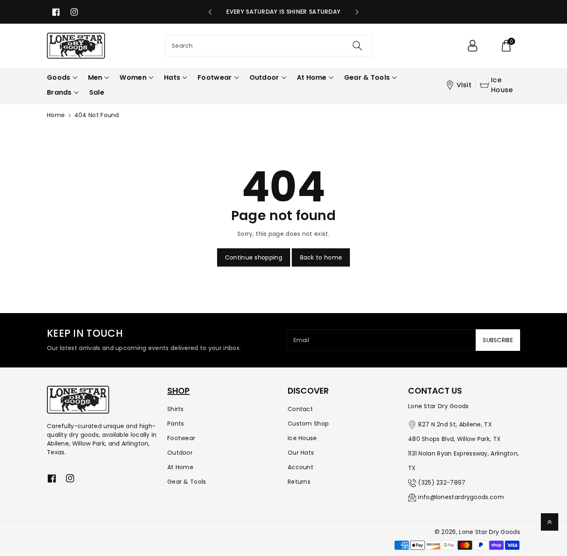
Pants (175, 423)
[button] (506, 46)
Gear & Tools (186, 482)
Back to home (321, 257)
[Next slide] (357, 12)
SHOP (178, 391)
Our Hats (301, 452)
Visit (464, 85)
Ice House (502, 85)
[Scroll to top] (549, 522)
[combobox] (269, 45)
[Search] (356, 45)
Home (56, 115)
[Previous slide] (210, 12)
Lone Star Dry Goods (489, 532)
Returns (299, 482)
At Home (180, 467)
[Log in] (472, 46)
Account (300, 467)
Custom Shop (308, 423)
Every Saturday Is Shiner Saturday (283, 11)
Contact (300, 409)
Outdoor (180, 452)
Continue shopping (253, 257)
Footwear (181, 438)
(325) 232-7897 (441, 482)
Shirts (175, 409)
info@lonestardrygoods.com (461, 497)
